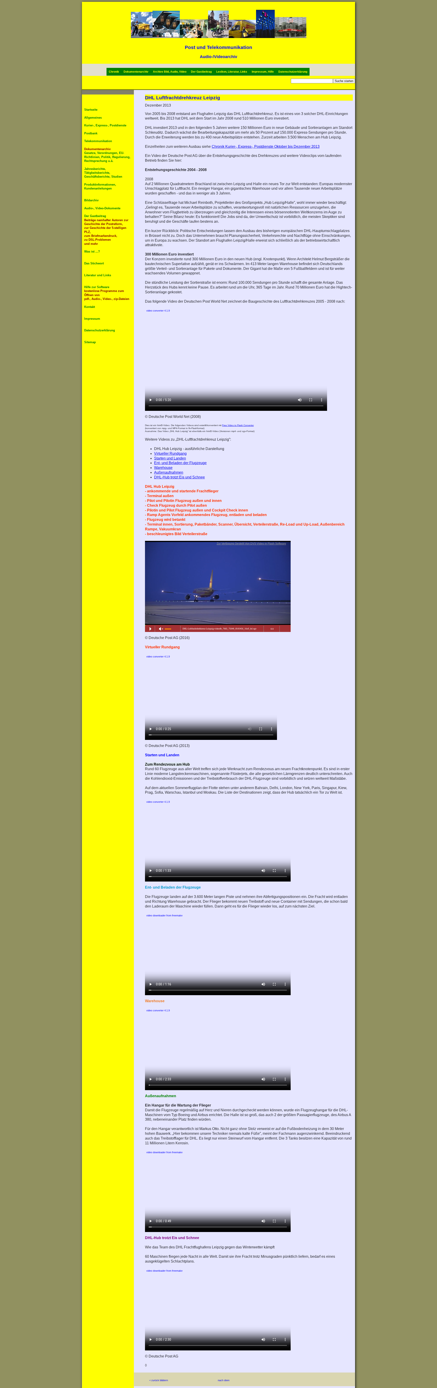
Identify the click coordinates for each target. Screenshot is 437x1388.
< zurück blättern (158, 1380)
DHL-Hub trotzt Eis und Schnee (179, 477)
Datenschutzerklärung (292, 71)
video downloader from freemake (164, 915)
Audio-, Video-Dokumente (102, 208)
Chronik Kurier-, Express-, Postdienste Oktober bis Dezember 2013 (266, 146)
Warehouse (163, 468)
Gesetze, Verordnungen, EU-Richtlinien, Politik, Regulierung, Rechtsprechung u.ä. (107, 157)
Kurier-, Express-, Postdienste (105, 125)
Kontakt (89, 307)
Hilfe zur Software (96, 287)
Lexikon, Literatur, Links (231, 71)
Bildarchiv (91, 200)
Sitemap (90, 342)
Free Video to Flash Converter (238, 425)
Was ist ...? (92, 251)
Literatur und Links (97, 275)
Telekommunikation (98, 141)
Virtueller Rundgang (170, 453)
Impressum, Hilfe (263, 71)
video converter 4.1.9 (158, 311)
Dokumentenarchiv (136, 71)
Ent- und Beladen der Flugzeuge (180, 463)
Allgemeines (93, 117)
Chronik (114, 71)
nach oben (223, 1380)
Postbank (90, 133)
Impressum (92, 318)
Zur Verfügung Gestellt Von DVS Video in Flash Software (251, 543)
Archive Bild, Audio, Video (169, 71)
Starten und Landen (170, 458)
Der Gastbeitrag (201, 71)
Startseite (90, 109)
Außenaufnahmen (168, 472)
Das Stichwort (94, 263)
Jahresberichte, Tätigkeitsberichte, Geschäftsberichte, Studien (103, 173)
